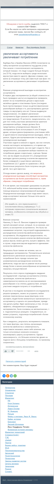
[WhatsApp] (15, 375)
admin (36, 351)
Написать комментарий (16, 361)
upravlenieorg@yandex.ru (29, 34)
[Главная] (3, 47)
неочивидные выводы (14, 347)
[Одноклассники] (7, 375)
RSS (50, 358)
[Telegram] (11, 375)
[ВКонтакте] (4, 375)
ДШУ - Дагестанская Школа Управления (17, 480)
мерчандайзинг (28, 347)
